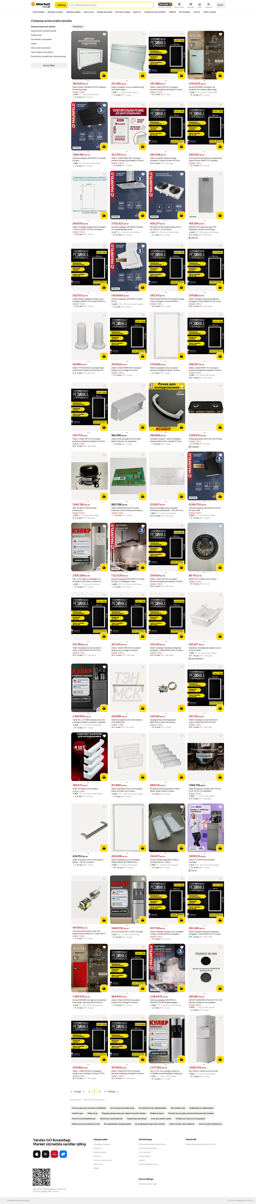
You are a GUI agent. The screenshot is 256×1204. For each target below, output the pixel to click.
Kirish (220, 5)
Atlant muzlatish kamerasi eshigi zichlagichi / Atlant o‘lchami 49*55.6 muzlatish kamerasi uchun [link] (164, 159)
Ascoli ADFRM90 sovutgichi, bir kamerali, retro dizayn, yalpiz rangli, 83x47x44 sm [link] (203, 88)
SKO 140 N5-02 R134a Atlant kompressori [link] (85, 509)
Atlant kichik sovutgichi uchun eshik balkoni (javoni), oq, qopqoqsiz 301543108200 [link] (126, 440)
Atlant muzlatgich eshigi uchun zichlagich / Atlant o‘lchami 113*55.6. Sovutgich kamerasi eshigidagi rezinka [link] (89, 228)
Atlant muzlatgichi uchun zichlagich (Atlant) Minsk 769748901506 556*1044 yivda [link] (125, 861)
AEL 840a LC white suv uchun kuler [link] (203, 1071)
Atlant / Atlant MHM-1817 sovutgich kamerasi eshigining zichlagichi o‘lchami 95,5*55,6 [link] (127, 159)
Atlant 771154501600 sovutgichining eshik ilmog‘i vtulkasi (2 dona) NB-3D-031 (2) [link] (88, 369)
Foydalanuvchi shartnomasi (18, 1200)
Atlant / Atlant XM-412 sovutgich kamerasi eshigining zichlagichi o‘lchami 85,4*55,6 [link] (166, 580)
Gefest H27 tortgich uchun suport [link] (203, 579)
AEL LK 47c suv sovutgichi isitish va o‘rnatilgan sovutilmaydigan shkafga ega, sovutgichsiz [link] (166, 1072)
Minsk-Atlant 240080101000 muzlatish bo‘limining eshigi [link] (89, 88)
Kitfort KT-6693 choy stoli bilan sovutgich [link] (202, 861)
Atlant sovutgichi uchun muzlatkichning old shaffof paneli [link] (127, 88)
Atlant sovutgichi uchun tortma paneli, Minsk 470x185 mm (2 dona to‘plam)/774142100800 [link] (127, 790)
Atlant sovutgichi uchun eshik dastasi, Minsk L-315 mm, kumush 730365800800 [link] (88, 861)
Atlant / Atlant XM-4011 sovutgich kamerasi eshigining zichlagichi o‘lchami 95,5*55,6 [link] (166, 88)
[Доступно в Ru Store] (63, 1157)
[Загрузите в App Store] (37, 1157)
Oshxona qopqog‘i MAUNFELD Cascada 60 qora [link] (89, 159)
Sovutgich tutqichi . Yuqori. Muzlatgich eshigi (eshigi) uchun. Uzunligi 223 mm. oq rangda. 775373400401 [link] (166, 440)
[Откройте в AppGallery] (54, 1157)
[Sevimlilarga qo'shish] (104, 34)
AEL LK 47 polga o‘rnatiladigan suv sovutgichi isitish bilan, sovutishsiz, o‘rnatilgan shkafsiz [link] (87, 580)
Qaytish (142, 1160)
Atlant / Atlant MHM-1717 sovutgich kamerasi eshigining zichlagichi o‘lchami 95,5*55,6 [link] (205, 369)
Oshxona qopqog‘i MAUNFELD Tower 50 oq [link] (127, 300)
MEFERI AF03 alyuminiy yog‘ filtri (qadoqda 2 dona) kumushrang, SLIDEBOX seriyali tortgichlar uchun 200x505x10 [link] (203, 228)
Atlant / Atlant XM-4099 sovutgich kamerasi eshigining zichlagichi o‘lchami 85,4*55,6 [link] (127, 1072)
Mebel (96, 1168)
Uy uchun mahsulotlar (103, 1160)
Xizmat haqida (144, 1156)
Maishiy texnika (100, 1152)
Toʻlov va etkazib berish (148, 1148)
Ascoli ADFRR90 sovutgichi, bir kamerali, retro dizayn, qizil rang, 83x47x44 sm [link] (89, 1001)
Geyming (97, 1148)
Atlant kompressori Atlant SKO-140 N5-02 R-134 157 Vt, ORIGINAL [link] (205, 790)
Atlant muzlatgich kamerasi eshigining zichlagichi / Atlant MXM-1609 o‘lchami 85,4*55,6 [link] (166, 649)
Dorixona (97, 1156)
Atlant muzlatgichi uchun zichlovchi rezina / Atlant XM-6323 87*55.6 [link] (203, 721)
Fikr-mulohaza (144, 1152)
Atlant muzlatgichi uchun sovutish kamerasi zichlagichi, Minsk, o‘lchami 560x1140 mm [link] (164, 369)
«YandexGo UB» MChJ (244, 1200)
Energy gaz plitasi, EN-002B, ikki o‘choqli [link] (205, 439)
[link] (89, 1108)
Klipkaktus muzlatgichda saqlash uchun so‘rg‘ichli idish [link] (205, 649)
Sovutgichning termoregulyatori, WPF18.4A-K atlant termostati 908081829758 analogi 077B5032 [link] (164, 721)
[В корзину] (104, 76)
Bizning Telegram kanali (148, 1164)
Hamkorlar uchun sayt (148, 1184)
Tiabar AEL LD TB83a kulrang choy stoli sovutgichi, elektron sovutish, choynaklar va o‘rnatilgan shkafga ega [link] (89, 721)
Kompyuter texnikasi (102, 1144)
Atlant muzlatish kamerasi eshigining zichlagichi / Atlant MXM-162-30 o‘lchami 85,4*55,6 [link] (206, 300)
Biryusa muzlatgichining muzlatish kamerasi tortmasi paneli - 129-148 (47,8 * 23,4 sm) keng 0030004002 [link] (167, 509)
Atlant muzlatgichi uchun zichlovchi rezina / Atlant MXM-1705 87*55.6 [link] (87, 649)
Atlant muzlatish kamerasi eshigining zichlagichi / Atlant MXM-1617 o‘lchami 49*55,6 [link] (204, 933)
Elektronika (98, 1164)
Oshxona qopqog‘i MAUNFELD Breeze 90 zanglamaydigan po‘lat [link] (127, 228)
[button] (78, 26)
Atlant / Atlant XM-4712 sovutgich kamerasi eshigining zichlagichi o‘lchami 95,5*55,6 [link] (89, 440)
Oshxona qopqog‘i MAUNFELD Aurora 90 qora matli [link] (205, 509)
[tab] (38, 12)
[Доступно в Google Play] (45, 1157)
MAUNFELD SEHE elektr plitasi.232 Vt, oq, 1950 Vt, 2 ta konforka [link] (165, 228)
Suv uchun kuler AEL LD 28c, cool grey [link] (127, 932)
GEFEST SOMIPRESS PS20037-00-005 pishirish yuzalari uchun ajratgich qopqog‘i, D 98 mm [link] (205, 1001)
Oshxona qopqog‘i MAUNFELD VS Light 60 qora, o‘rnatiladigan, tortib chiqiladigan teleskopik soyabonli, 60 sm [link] (127, 580)
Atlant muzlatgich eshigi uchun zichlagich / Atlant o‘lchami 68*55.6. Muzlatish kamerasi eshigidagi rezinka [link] (167, 933)
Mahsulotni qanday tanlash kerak (152, 1144)
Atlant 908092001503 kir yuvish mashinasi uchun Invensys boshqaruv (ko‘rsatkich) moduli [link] (126, 509)
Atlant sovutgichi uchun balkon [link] (85, 789)
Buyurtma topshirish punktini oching (200, 1144)
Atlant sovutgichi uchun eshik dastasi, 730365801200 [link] (126, 721)
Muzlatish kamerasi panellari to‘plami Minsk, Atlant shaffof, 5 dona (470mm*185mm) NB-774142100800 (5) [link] (166, 790)
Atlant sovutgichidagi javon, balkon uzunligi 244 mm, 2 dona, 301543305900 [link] (164, 861)
